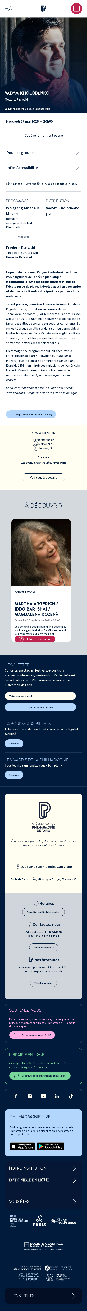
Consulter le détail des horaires (43, 912)
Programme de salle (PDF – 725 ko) (34, 414)
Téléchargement (43, 983)
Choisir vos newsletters (40, 707)
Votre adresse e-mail (20, 696)
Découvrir (14, 743)
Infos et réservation (39, 639)
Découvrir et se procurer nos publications (44, 1075)
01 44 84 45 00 (53, 932)
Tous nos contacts (43, 947)
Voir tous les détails (43, 477)
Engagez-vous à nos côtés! (36, 1035)
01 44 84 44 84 (50, 935)
